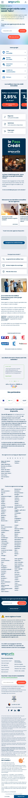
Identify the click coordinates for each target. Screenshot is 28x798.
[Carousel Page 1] (9, 381)
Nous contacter (5, 667)
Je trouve (22, 30)
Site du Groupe (5, 663)
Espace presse (5, 669)
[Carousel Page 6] (18, 381)
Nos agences (4, 665)
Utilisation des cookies (20, 668)
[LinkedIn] (15, 711)
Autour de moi (15, 37)
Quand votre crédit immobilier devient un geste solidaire (9, 218)
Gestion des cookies (20, 671)
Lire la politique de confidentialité (8, 791)
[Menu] (2, 2)
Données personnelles (20, 666)
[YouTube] (19, 711)
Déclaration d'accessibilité (18, 661)
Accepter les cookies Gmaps (14, 242)
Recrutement (4, 672)
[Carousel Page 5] (16, 381)
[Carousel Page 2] (11, 381)
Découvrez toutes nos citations (13, 349)
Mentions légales (19, 664)
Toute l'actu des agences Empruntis (13, 231)
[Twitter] (11, 711)
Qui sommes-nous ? (6, 661)
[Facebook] (8, 711)
